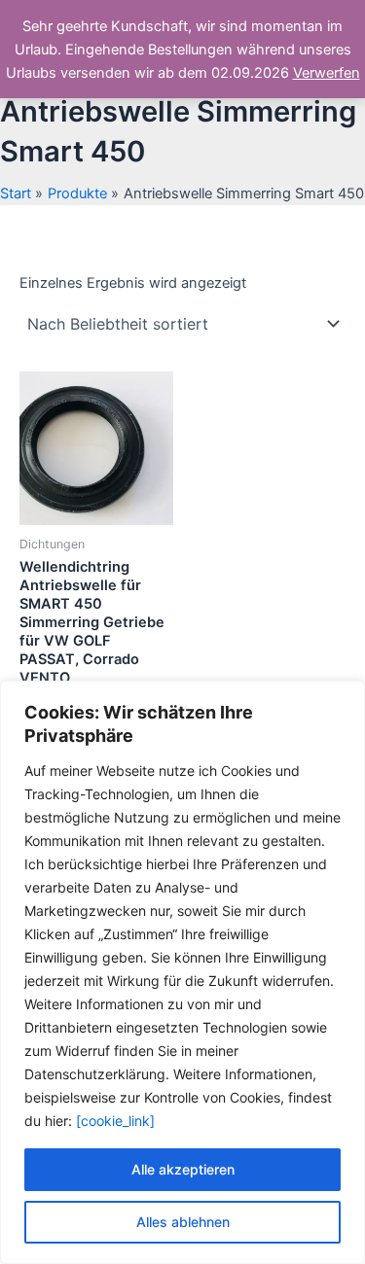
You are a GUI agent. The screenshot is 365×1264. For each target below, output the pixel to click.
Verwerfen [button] (326, 73)
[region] (182, 972)
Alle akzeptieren (183, 1169)
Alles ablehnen (183, 1221)
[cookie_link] (115, 1120)
